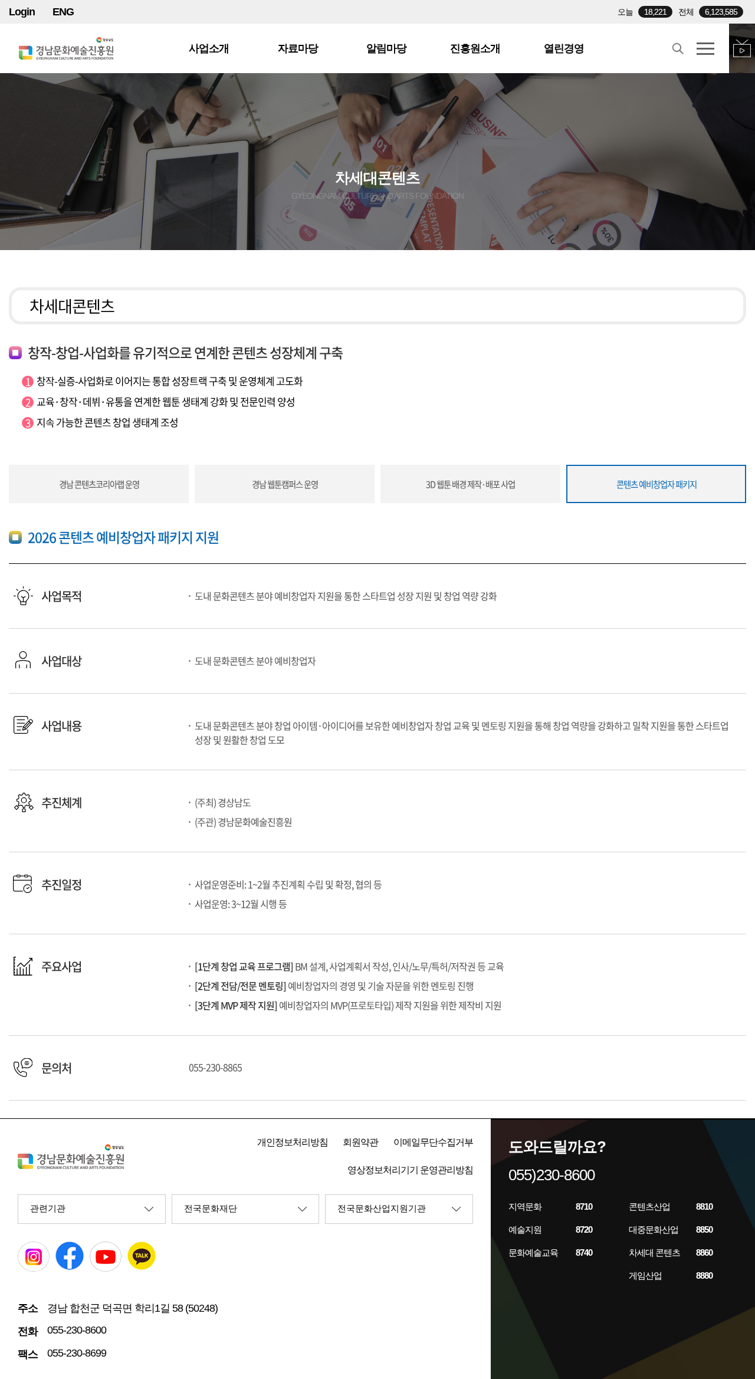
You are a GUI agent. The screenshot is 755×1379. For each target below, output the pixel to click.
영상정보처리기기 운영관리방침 (410, 1170)
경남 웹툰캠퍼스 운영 (285, 484)
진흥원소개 (475, 48)
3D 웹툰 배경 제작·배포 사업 (470, 484)
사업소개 (209, 48)
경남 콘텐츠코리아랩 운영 (99, 484)
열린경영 (564, 48)
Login (22, 12)
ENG (63, 12)
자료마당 (298, 48)
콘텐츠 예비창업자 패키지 (656, 484)
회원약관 (360, 1142)
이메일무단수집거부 (433, 1142)
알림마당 (386, 48)
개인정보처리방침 (292, 1142)
